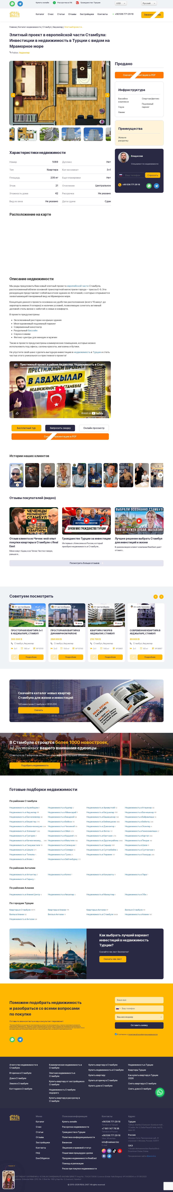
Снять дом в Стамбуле (139, 1089)
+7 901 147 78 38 (110, 1128)
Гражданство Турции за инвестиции (86, 538)
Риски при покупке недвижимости (79, 1168)
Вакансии (67, 1142)
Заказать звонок (152, 14)
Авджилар (58, 27)
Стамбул (47, 27)
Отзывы (72, 14)
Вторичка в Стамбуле (20, 1073)
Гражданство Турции (90, 2)
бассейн (32, 330)
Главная (13, 27)
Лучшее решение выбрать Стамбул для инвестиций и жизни (138, 540)
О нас (51, 14)
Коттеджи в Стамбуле (20, 1089)
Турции (97, 352)
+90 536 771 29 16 (124, 14)
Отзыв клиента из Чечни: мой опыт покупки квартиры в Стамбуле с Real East (33, 542)
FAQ (38, 1153)
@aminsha (151, 1156)
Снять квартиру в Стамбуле (142, 1083)
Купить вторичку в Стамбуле (103, 1080)
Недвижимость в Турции (140, 1065)
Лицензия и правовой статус (76, 1148)
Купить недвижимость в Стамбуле (106, 1070)
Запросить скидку (60, 428)
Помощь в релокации (73, 1163)
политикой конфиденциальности (143, 1034)
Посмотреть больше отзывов (85, 563)
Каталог (40, 14)
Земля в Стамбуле (18, 1083)
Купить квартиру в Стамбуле (103, 1065)
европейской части (78, 285)
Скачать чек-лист (113, 959)
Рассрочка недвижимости (75, 1127)
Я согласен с (137, 1034)
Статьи (61, 14)
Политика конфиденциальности (78, 1137)
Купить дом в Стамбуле (100, 1085)
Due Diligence (42, 1158)
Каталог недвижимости (29, 27)
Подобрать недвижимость (35, 765)
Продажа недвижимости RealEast (79, 1158)
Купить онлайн (42, 2)
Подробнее (31, 657)
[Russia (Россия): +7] (121, 175)
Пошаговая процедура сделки (77, 1153)
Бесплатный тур (26, 428)
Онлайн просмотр (93, 428)
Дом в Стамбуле (17, 1078)
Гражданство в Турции (73, 1132)
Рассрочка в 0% (64, 2)
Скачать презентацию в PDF (60, 436)
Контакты (103, 14)
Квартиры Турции (137, 1070)
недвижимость (82, 352)
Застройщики (87, 14)
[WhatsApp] (159, 1092)
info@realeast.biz (110, 1142)
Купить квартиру (97, 1075)
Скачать (38, 710)
